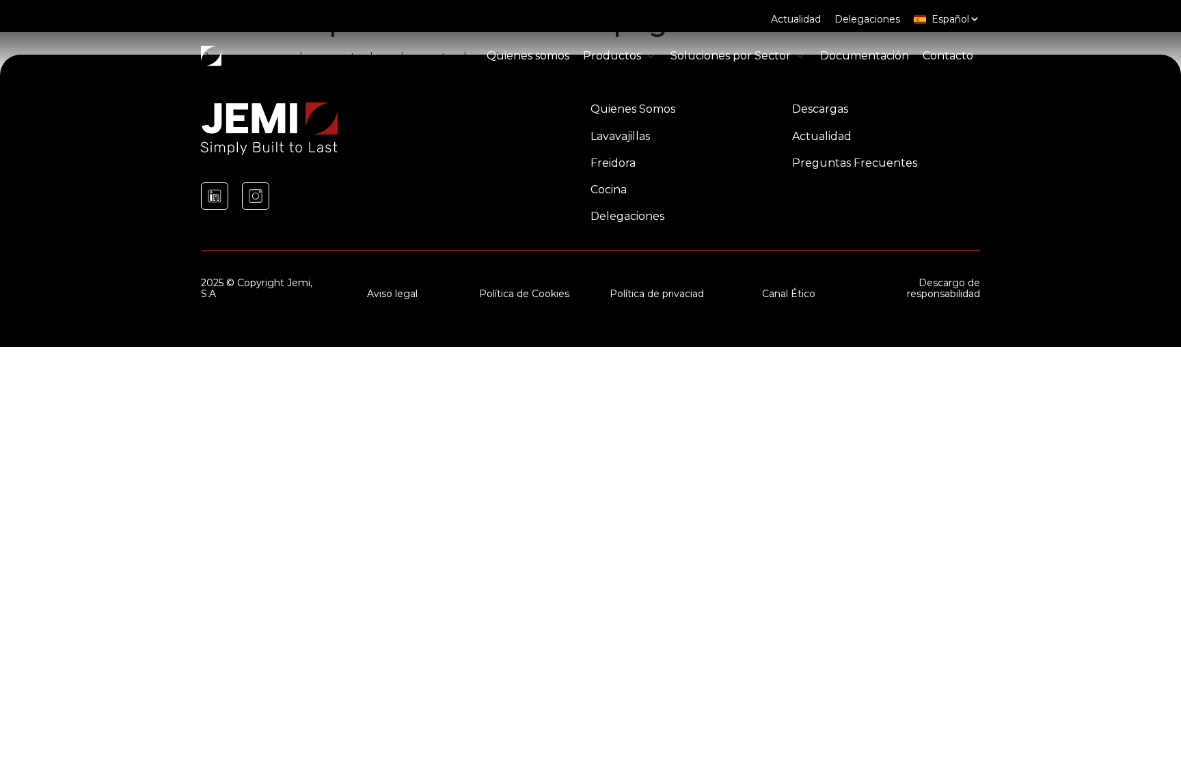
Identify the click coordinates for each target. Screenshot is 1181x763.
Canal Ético (788, 294)
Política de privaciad (657, 294)
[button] (620, 56)
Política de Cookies (524, 294)
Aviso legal (392, 294)
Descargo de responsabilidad (943, 288)
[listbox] (947, 19)
